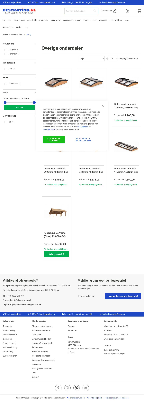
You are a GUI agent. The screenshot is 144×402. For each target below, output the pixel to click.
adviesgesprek (31, 304)
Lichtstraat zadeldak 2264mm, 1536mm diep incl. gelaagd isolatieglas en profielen (126, 106)
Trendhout (13, 84)
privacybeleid (49, 130)
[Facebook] (58, 388)
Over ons (72, 326)
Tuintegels (7, 326)
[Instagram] (67, 388)
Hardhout (13, 54)
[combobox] (81, 11)
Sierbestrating (9, 330)
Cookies (101, 398)
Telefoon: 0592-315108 (13, 296)
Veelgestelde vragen (41, 356)
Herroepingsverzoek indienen (117, 398)
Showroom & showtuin (42, 326)
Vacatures (72, 330)
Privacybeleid (92, 398)
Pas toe (19, 107)
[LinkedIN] (86, 388)
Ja (10, 122)
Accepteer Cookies (53, 139)
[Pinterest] (76, 388)
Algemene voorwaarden (76, 398)
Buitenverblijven (17, 34)
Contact (35, 377)
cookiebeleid (82, 127)
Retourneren (37, 347)
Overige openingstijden (114, 339)
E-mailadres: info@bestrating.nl (17, 300)
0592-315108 (113, 350)
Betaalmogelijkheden (41, 339)
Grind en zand (9, 343)
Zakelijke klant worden (42, 368)
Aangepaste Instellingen (83, 139)
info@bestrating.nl (116, 354)
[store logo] (19, 11)
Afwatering (8, 351)
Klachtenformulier (40, 351)
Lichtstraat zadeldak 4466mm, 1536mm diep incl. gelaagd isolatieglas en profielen (126, 170)
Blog (34, 373)
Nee (10, 69)
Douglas (12, 50)
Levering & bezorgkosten (43, 343)
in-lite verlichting (10, 347)
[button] (108, 11)
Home (5, 34)
